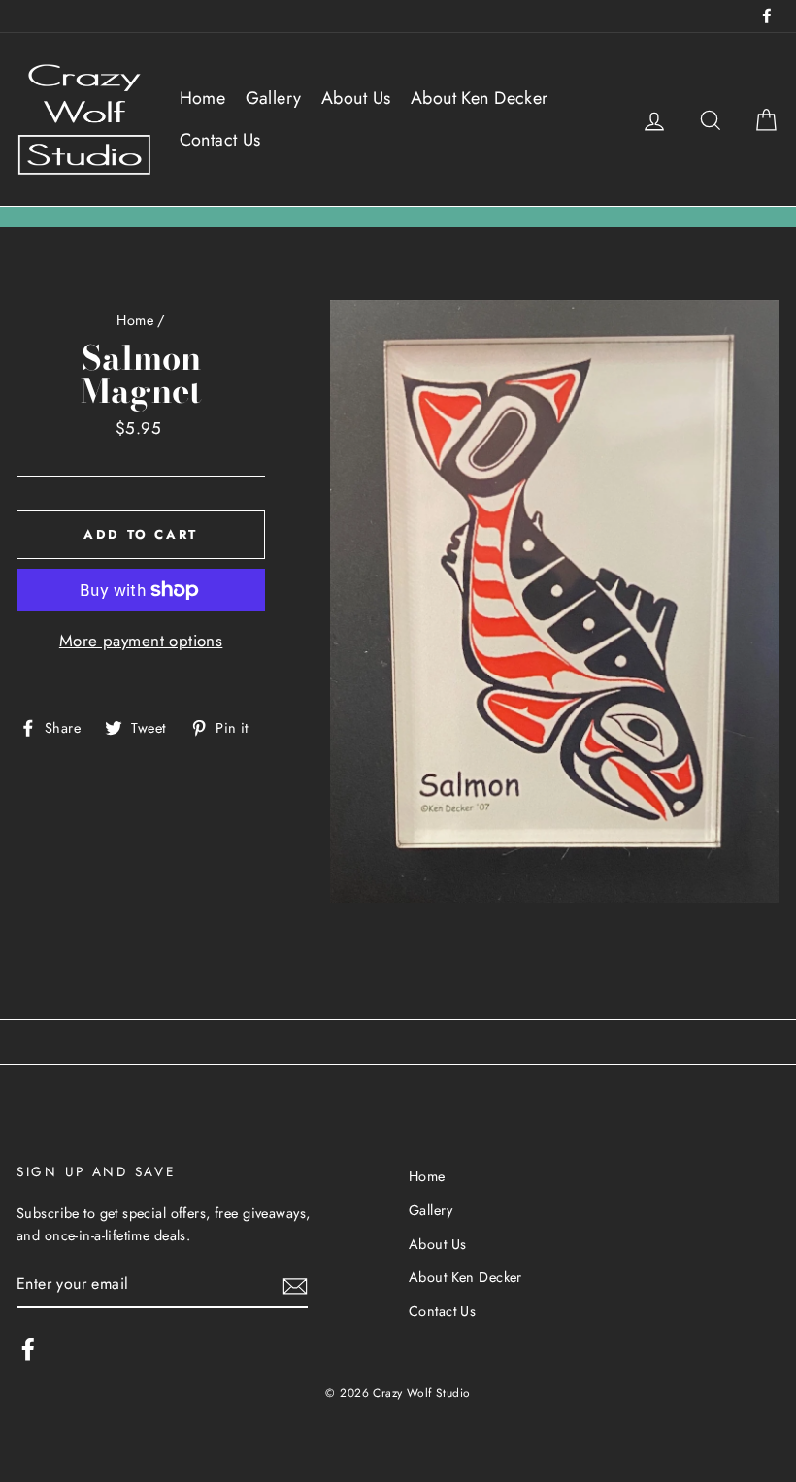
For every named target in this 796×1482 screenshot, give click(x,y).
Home (203, 98)
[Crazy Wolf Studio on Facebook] (28, 1349)
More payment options (141, 640)
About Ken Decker (479, 98)
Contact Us (220, 139)
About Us (355, 98)
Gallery (274, 98)
